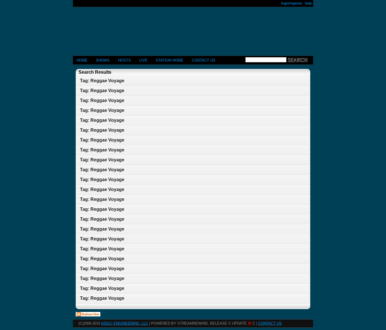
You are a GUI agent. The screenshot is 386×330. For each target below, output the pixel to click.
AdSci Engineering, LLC (124, 323)
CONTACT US (203, 60)
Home (82, 60)
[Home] (193, 29)
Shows (103, 60)
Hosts (124, 60)
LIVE (143, 60)
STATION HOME (169, 60)
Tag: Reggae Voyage (102, 80)
